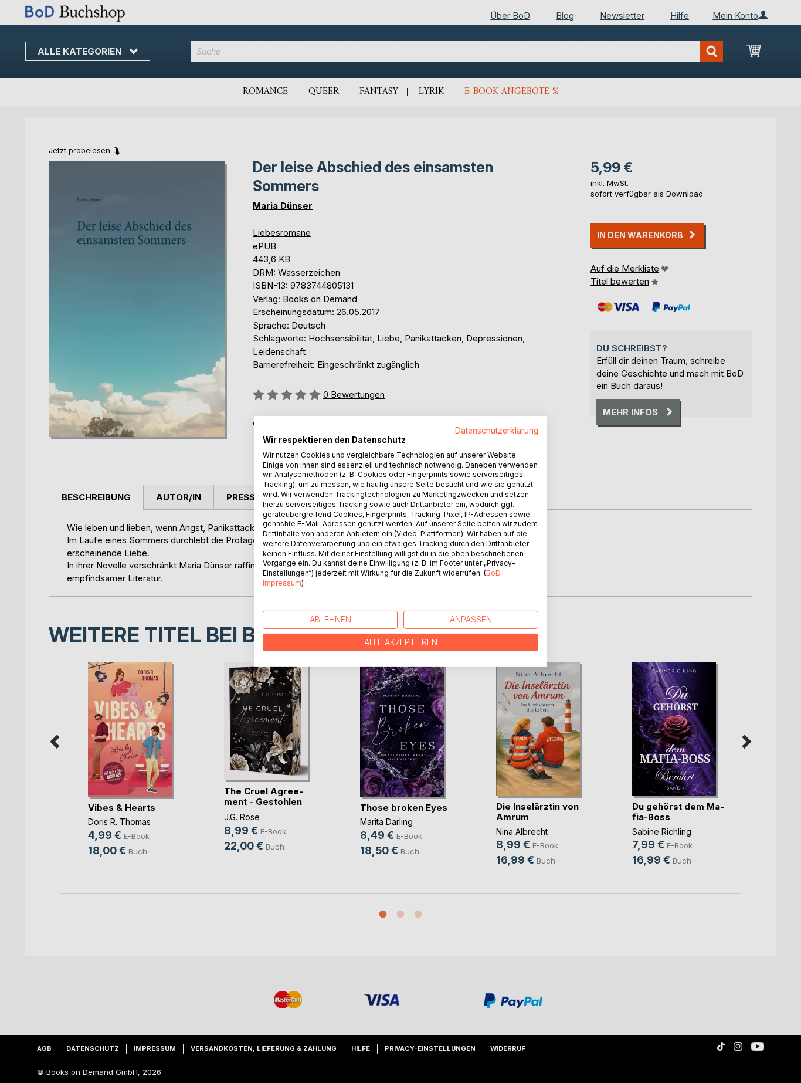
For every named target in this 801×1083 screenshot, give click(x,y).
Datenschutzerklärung (496, 430)
